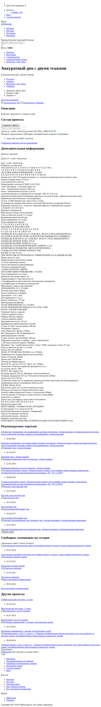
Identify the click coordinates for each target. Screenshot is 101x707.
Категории (11, 55)
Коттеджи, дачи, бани (16, 62)
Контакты (10, 35)
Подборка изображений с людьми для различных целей (26, 631)
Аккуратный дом (8, 507)
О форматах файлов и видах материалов (19, 143)
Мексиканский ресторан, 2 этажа (16, 608)
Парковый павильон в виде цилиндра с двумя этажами (25, 468)
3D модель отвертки (10, 577)
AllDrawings (6, 24)
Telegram (10, 700)
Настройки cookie (14, 666)
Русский (10, 79)
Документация (12, 684)
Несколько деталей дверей (13, 566)
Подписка (10, 33)
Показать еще (7, 532)
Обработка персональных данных (21, 663)
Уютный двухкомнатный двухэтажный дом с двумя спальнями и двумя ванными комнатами (42, 529)
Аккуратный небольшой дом (14, 518)
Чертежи (10, 28)
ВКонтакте (11, 698)
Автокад (10, 81)
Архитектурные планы (16, 59)
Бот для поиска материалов (18, 689)
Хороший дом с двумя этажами (15, 457)
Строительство (13, 57)
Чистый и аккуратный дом (13, 495)
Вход (8, 15)
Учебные (10, 86)
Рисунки (10, 31)
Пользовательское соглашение (19, 661)
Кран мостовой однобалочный (15, 588)
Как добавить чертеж (15, 686)
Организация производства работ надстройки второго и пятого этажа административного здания (45, 554)
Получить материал (10, 100)
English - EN (17, 12)
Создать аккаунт (13, 17)
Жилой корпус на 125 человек (14, 620)
